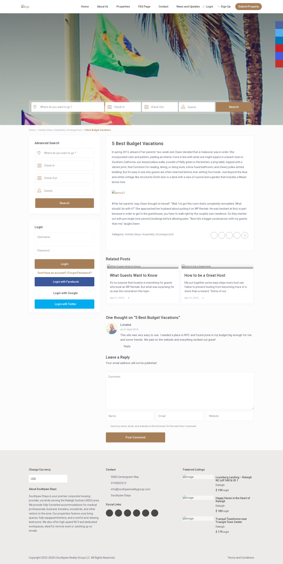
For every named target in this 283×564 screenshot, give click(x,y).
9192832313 (118, 483)
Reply (127, 346)
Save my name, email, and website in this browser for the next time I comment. (154, 426)
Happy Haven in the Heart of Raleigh (233, 500)
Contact (163, 6)
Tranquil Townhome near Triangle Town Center (231, 520)
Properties (123, 6)
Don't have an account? (52, 272)
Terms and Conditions (241, 557)
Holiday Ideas (45, 130)
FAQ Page (144, 6)
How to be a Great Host (204, 275)
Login (64, 264)
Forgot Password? (80, 272)
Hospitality (59, 130)
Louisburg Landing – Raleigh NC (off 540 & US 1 (234, 479)
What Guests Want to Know (133, 275)
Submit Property (248, 6)
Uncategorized (74, 130)
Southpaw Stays (121, 495)
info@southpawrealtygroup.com (130, 489)
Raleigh (220, 485)
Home (85, 6)
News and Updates (188, 6)
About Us (102, 6)
